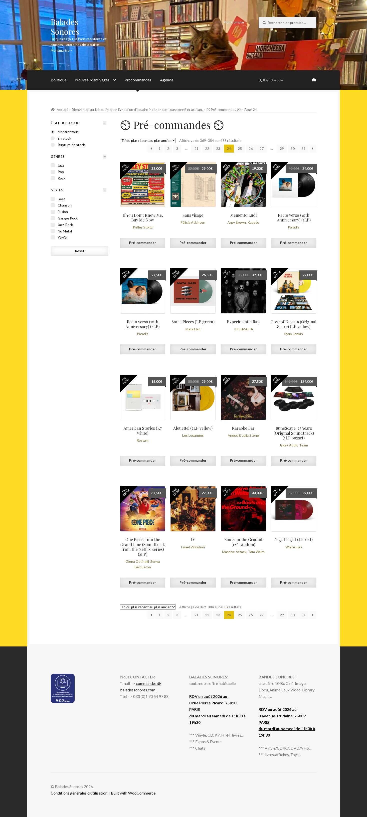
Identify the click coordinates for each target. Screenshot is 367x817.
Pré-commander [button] (142, 242)
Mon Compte (233, 22)
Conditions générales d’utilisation (79, 793)
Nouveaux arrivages (92, 79)
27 (262, 148)
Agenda (166, 79)
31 (304, 148)
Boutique (58, 79)
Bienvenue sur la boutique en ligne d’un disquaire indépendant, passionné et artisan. (137, 109)
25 (240, 148)
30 (293, 148)
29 (282, 148)
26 (251, 148)
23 (218, 148)
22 (207, 148)
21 (196, 148)
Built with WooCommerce (133, 793)
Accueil (62, 109)
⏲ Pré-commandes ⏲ (223, 109)
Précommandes (138, 79)
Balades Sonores (65, 26)
